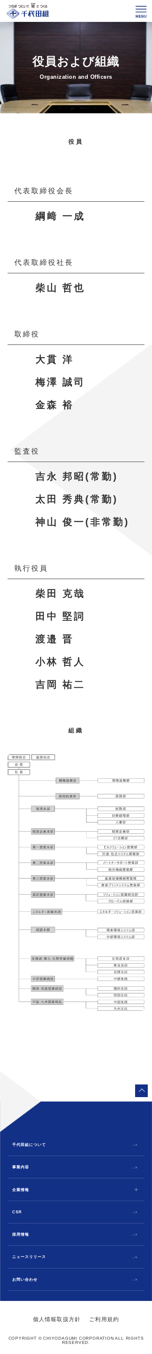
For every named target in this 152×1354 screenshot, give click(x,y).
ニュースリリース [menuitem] (29, 1257)
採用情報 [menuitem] (20, 1234)
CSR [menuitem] (17, 1212)
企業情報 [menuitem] (20, 1190)
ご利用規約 (104, 1319)
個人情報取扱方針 (57, 1319)
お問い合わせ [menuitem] (25, 1280)
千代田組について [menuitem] (29, 1145)
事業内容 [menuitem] (20, 1167)
